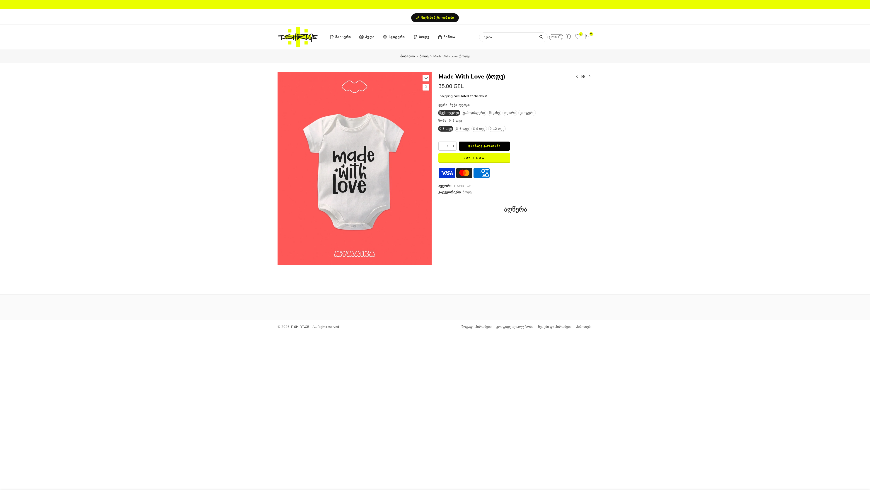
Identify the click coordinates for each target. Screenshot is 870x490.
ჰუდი (370, 37)
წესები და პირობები (555, 326)
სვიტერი (397, 37)
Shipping (446, 96)
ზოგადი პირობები (477, 326)
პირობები (584, 326)
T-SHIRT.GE (462, 186)
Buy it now (474, 158)
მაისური (343, 37)
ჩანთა (449, 37)
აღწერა (515, 209)
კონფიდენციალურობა (515, 326)
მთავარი (407, 56)
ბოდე (424, 37)
